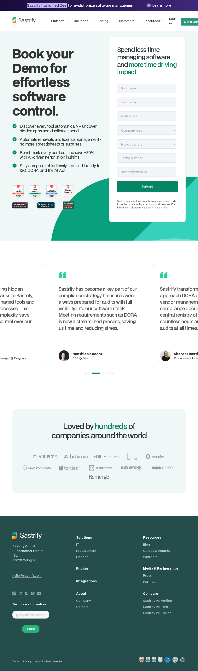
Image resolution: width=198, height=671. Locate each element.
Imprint (39, 661)
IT (77, 544)
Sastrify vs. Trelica (157, 613)
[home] (24, 21)
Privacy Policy (160, 207)
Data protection (54, 661)
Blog (146, 544)
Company (83, 600)
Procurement (86, 551)
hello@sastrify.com (27, 575)
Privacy (27, 661)
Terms (15, 661)
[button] (60, 21)
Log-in (172, 20)
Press (147, 575)
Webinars (150, 557)
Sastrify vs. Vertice (157, 600)
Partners (149, 582)
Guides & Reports (156, 551)
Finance (82, 557)
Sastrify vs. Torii (155, 607)
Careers (82, 607)
